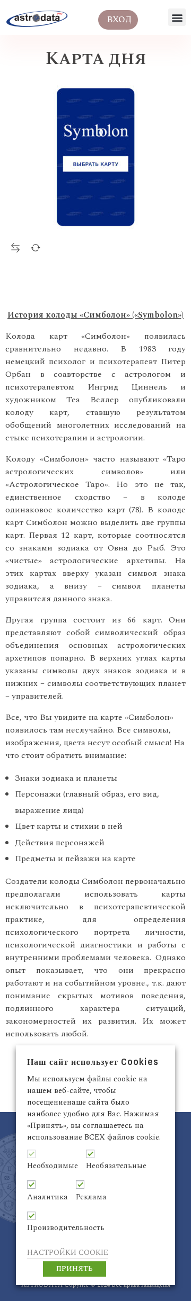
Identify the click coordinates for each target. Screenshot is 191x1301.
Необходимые (52, 1166)
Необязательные (116, 1166)
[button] (177, 17)
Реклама (91, 1197)
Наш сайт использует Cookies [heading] (93, 1062)
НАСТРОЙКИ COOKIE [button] (67, 1252)
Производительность (66, 1228)
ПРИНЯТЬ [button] (74, 1268)
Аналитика (47, 1197)
